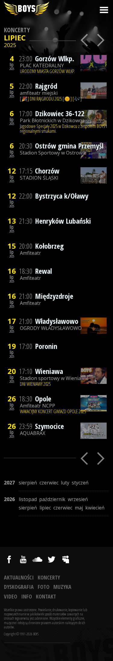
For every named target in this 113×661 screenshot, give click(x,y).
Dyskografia (19, 586)
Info (26, 596)
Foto (43, 586)
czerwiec (48, 482)
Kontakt (46, 596)
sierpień (28, 482)
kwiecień (95, 507)
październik (52, 499)
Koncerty (17, 30)
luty (65, 482)
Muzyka (62, 586)
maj (79, 507)
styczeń (80, 482)
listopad (28, 499)
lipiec (45, 507)
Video (10, 596)
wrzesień (78, 499)
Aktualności (19, 577)
